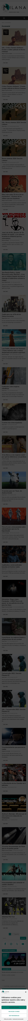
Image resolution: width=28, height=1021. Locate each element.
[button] (26, 992)
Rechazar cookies (14, 1011)
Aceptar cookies (14, 1007)
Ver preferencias (14, 1015)
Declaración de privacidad (18, 1019)
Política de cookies (8, 1019)
